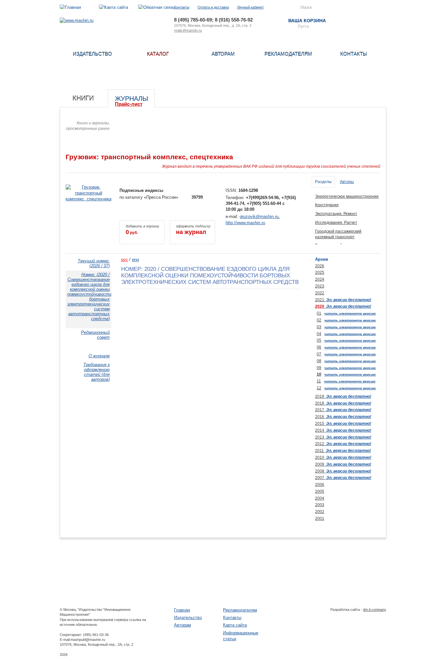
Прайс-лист (128, 104)
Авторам (223, 54)
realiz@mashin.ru (188, 30)
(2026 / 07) (94, 263)
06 (319, 347)
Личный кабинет (250, 7)
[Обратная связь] (156, 7)
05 (319, 340)
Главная (182, 610)
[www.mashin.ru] (76, 20)
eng (135, 259)
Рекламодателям (288, 54)
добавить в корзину (142, 229)
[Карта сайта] (113, 7)
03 (319, 327)
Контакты (181, 7)
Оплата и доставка (213, 7)
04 (319, 334)
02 (319, 320)
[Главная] (70, 7)
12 (319, 388)
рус (124, 259)
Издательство (92, 54)
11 (319, 381)
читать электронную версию (350, 313)
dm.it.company (374, 610)
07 (319, 354)
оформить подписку (193, 229)
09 (319, 367)
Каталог (158, 54)
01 (319, 313)
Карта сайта (235, 625)
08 (319, 361)
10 (319, 374)
